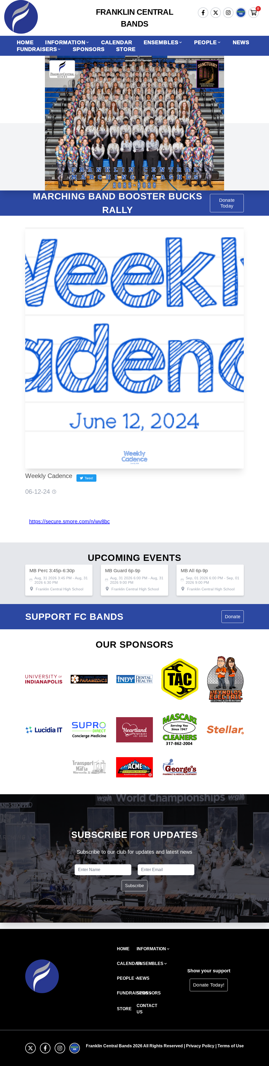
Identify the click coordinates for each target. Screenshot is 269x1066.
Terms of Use (231, 1046)
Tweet (88, 478)
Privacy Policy (200, 1046)
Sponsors (89, 49)
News (241, 42)
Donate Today (227, 203)
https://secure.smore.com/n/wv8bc (69, 521)
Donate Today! (208, 985)
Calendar (116, 42)
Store (126, 49)
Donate (232, 616)
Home (25, 42)
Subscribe (134, 885)
